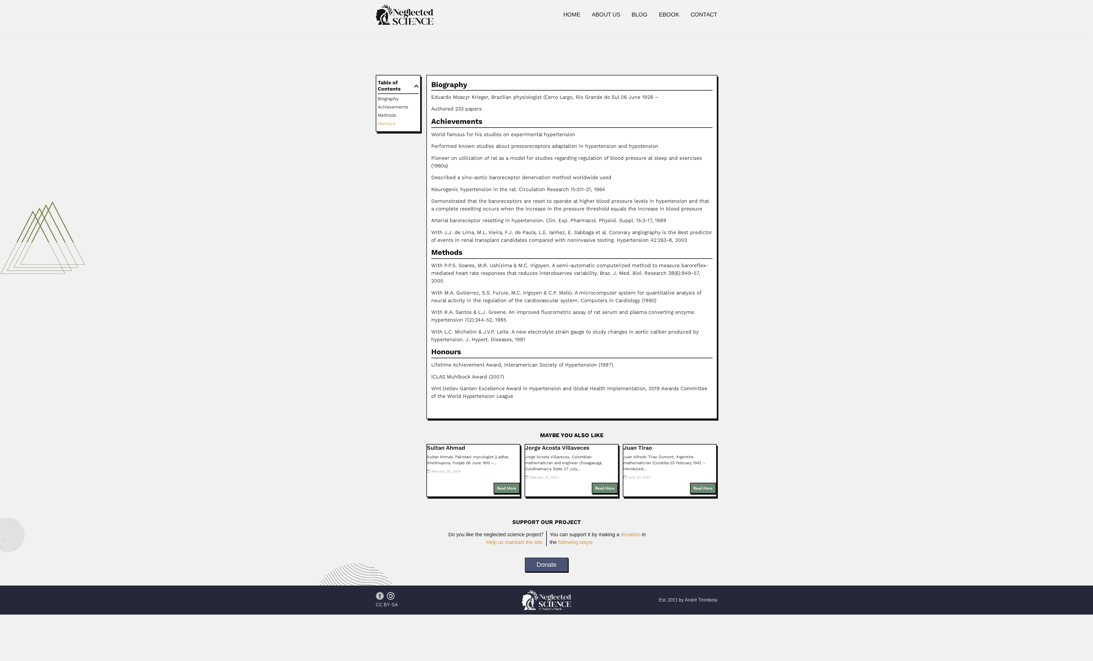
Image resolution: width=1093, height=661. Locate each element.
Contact (704, 15)
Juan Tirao (637, 448)
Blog (640, 15)
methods (387, 115)
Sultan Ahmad (446, 448)
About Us (606, 15)
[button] (416, 86)
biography (388, 98)
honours (386, 123)
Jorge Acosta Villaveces (557, 448)
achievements (393, 107)
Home (571, 15)
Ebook (669, 15)
